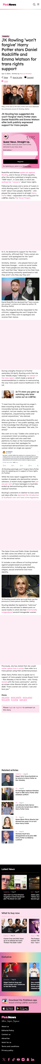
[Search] (34, 4)
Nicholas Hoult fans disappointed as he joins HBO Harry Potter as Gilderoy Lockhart (26, 837)
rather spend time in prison (13, 668)
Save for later (17, 77)
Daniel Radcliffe (16, 697)
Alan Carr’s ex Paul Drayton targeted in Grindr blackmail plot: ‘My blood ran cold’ (14, 897)
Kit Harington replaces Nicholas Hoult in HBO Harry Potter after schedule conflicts (27, 793)
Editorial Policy (8, 1030)
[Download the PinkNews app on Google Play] (22, 1008)
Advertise (6, 1038)
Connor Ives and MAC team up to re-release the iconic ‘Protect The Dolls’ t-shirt (14, 941)
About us (5, 1026)
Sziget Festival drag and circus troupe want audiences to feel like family (14, 984)
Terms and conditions (10, 1046)
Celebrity (5, 36)
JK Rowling (14, 700)
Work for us (6, 1042)
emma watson (27, 697)
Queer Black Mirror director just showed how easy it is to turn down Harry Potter (27, 821)
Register (21, 162)
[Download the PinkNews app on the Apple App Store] (8, 1008)
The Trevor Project (22, 198)
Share (6, 77)
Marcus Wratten (26, 74)
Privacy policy (7, 1050)
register (19, 707)
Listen (6, 81)
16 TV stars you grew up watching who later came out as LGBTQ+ (27, 394)
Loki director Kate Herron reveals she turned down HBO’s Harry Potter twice (27, 807)
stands (4, 682)
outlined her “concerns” (11, 182)
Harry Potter (6, 700)
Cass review (5, 697)
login (11, 707)
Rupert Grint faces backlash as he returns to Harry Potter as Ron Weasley (27, 778)
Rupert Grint (23, 700)
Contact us (6, 1034)
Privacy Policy (27, 166)
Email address (10, 150)
